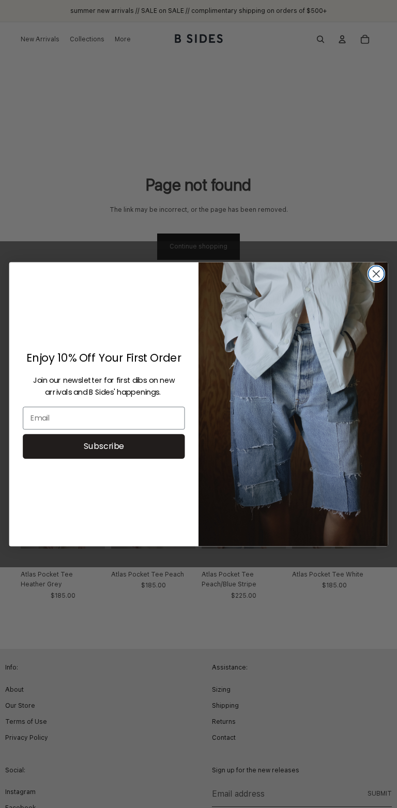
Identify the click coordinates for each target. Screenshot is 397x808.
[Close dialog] (376, 274)
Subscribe (104, 446)
